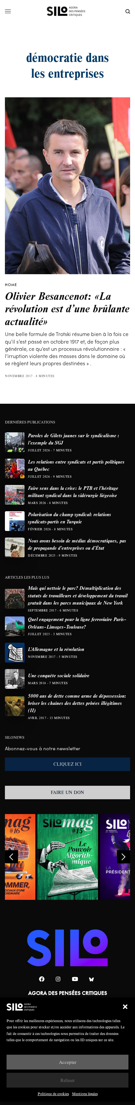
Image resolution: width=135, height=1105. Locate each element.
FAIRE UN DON (67, 792)
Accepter (67, 1062)
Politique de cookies (53, 1093)
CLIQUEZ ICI (67, 764)
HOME (11, 284)
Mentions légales (85, 1093)
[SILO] (67, 11)
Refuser (67, 1080)
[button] (125, 1006)
